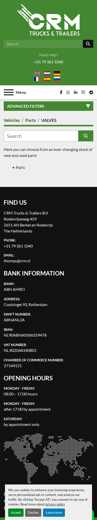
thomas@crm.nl (17, 260)
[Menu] (9, 92)
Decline (33, 512)
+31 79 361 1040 (48, 61)
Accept (16, 512)
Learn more (54, 512)
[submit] (88, 44)
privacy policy (55, 504)
